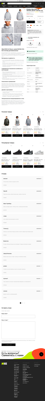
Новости (25, 364)
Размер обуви (26, 366)
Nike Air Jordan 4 (16, 386)
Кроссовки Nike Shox (16, 369)
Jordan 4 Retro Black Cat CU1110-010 (17, 160)
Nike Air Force (15, 381)
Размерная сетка (40, 16)
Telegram (36, 366)
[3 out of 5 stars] (5, 310)
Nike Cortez (16, 384)
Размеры (28, 6)
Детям (20, 6)
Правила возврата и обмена (25, 379)
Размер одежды (26, 367)
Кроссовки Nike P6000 (16, 367)
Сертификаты (26, 381)
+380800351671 (37, 364)
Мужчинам (15, 6)
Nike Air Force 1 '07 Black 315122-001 (6, 160)
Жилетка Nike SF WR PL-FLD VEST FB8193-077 (16, 129)
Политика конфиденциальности (28, 377)
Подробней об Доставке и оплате (32, 47)
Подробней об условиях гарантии (32, 53)
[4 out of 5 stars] (7, 310)
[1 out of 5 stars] (2, 310)
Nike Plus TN (16, 379)
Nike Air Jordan (15, 396)
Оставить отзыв (9, 344)
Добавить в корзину (39, 22)
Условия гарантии (25, 369)
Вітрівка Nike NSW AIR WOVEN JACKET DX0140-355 (6, 129)
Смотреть (6, 135)
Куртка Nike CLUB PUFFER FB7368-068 (38, 129)
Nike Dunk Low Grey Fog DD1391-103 (38, 160)
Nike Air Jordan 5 (16, 388)
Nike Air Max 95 (15, 390)
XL (40, 18)
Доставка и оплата (35, 6)
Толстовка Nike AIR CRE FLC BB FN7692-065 (28, 129)
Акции (24, 6)
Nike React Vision (16, 375)
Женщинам (10, 6)
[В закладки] (24, 9)
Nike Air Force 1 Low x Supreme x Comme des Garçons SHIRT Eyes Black (28, 160)
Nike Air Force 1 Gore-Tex (16, 394)
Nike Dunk (16, 377)
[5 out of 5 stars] (9, 310)
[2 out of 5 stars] (4, 310)
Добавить (4, 157)
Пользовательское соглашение (27, 375)
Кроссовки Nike (4, 6)
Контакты (41, 6)
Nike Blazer (16, 392)
